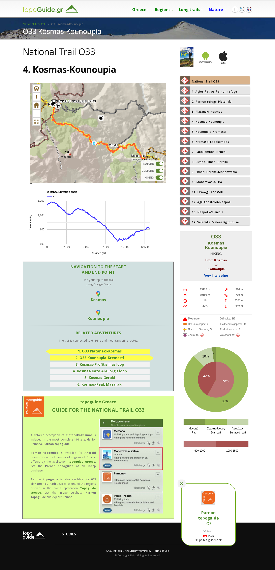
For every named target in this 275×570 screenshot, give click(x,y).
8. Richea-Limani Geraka (210, 162)
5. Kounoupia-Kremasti (209, 132)
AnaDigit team (114, 551)
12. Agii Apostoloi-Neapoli (211, 202)
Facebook (235, 9)
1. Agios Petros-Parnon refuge (214, 91)
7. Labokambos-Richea (209, 152)
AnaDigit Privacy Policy (138, 551)
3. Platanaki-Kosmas (207, 111)
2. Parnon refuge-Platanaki (212, 101)
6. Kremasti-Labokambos (210, 142)
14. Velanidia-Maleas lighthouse (215, 222)
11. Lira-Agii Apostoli (207, 192)
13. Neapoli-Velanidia (207, 212)
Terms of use (161, 551)
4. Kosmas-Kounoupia (208, 121)
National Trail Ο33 (35, 24)
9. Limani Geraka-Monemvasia (214, 172)
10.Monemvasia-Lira (207, 182)
